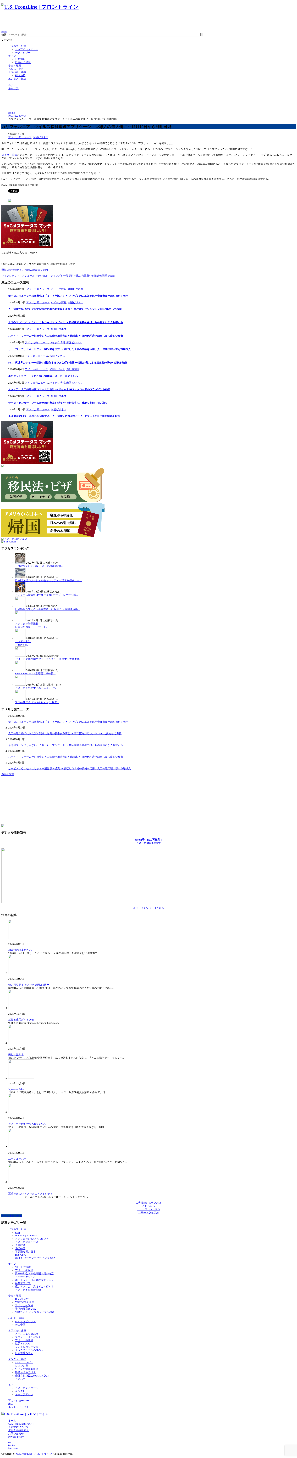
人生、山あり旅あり (26, 1333)
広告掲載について (18, 1427)
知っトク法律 (23, 1267)
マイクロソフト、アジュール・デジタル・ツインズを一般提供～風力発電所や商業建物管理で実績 (58, 275)
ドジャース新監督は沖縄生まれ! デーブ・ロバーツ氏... (46, 594)
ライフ (12, 55)
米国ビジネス (40, 137)
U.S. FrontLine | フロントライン (34, 1453)
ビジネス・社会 (17, 46)
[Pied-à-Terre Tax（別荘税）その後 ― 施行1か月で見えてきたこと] (20, 670)
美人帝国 (20, 1324)
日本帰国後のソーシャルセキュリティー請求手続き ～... (48, 580)
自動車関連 (72, 369)
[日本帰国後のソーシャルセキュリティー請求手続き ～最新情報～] (20, 577)
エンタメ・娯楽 (17, 78)
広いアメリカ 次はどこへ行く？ (34, 1286)
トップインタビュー (26, 49)
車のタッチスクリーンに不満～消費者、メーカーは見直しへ (43, 376)
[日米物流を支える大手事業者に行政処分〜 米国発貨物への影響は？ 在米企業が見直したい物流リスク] (20, 606)
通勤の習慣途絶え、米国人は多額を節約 (24, 269)
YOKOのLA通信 (24, 1302)
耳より (12, 85)
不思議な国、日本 (25, 1251)
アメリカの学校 (24, 1305)
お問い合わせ (16, 1433)
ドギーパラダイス (25, 1276)
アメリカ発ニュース (19, 137)
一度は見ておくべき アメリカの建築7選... (39, 566)
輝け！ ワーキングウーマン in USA (35, 1258)
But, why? (20, 1254)
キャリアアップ (24, 1394)
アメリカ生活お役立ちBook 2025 (27, 1124)
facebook (13, 1448)
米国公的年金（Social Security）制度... (37, 702)
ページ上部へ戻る (11, 1215)
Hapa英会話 (22, 1299)
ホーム (12, 1420)
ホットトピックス (18, 1407)
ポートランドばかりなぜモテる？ (34, 1280)
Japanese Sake (16, 1089)
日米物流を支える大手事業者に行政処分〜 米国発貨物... (47, 609)
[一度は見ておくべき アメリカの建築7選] (20, 562)
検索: (4, 34)
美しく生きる (16, 1054)
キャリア (13, 88)
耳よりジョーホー (18, 1400)
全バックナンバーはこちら (148, 908)
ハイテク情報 (58, 289)
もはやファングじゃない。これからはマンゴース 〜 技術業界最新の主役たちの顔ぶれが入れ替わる (65, 322)
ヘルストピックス (25, 1321)
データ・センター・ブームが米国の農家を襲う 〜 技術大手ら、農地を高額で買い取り (58, 402)
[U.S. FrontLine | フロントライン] (40, 7)
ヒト (10, 82)
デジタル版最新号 (18, 1430)
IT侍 (17, 1232)
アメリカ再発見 (24, 1340)
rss (9, 1442)
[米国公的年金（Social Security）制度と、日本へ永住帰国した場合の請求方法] (20, 699)
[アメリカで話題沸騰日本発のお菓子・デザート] (20, 620)
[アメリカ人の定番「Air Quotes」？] (20, 684)
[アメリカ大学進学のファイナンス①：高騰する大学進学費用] (20, 655)
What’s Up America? (26, 1235)
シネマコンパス (24, 1362)
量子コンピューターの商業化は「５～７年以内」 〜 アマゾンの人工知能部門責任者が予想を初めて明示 (68, 295)
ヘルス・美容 (16, 69)
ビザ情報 (20, 59)
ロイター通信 (9, 155)
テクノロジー (23, 52)
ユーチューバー (17, 1158)
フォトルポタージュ (26, 1346)
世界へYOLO (22, 1343)
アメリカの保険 (24, 1270)
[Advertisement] (63, 21)
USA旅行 (20, 75)
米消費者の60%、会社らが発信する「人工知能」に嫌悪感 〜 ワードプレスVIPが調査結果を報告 (64, 416)
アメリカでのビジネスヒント (32, 1238)
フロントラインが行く (28, 1337)
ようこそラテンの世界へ (29, 1350)
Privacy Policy (16, 1436)
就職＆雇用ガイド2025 (21, 1019)
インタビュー (23, 1391)
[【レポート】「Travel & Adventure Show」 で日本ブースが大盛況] (20, 638)
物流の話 (20, 1248)
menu (4, 31)
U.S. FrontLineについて (21, 1423)
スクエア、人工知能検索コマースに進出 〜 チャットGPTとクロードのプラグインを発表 (59, 389)
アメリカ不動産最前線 (28, 1289)
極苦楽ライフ (23, 1283)
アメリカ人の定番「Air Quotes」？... (36, 688)
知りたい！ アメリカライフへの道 (34, 1312)
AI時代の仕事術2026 (20, 950)
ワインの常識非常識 (26, 1369)
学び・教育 (14, 65)
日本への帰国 (23, 62)
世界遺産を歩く (24, 1353)
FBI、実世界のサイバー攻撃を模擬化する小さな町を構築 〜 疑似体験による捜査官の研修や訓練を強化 (67, 362)
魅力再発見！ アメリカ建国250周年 (28, 984)
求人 (10, 1404)
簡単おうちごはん (25, 1372)
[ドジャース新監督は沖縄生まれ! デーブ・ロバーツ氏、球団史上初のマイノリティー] (20, 591)
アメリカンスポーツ (26, 1388)
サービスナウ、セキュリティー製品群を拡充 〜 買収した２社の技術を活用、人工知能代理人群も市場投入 (69, 349)
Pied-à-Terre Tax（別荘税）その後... (35, 673)
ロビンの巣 (21, 1365)
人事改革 (20, 1245)
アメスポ (20, 1378)
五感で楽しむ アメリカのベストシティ (30, 1193)
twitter (11, 1445)
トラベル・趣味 (17, 72)
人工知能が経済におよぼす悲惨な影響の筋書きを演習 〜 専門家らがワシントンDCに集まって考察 (65, 309)
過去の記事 (7, 774)
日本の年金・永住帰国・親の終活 (34, 1273)
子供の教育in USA (25, 1308)
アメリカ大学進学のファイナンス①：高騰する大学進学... (48, 659)
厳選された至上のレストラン (32, 1375)
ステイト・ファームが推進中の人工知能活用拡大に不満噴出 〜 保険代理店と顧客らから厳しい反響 (65, 335)
